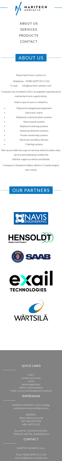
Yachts (31, 381)
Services (28, 29)
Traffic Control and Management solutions (31, 390)
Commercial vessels (31, 378)
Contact (29, 41)
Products (29, 35)
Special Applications (31, 384)
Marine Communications (31, 387)
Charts (31, 374)
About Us (29, 23)
